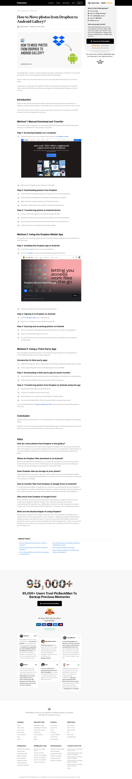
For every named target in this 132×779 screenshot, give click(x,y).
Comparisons (37, 732)
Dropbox (31, 253)
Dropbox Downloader (55, 756)
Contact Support (21, 734)
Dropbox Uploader (22, 756)
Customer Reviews (55, 734)
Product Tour (53, 727)
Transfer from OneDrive (40, 759)
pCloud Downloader (55, 758)
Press (18, 737)
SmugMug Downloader (56, 753)
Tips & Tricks (70, 734)
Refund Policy (20, 732)
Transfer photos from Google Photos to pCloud (74, 765)
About (18, 725)
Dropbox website (63, 136)
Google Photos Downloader (57, 749)
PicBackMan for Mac (39, 725)
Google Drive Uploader (23, 765)
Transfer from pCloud (39, 762)
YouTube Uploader (22, 762)
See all (68, 768)
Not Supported (54, 739)
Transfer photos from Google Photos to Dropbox (74, 757)
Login (35, 737)
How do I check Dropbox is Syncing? (64, 547)
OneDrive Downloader (56, 760)
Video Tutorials (71, 730)
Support (19, 739)
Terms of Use (20, 727)
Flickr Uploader (21, 751)
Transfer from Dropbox (40, 757)
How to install (70, 725)
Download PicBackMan (101, 41)
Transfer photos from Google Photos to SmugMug (74, 753)
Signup (35, 739)
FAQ (68, 732)
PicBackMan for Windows (40, 727)
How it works (53, 725)
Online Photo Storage (39, 730)
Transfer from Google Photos (39, 749)
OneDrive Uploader (22, 760)
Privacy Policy (20, 730)
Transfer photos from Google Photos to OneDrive (74, 761)
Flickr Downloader (55, 751)
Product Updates (38, 734)
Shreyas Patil (24, 26)
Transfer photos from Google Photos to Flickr (74, 749)
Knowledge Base (71, 737)
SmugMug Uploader (22, 753)
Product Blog (53, 737)
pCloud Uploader (21, 758)
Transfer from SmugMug (40, 755)
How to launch (70, 727)
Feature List (53, 732)
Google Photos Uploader (23, 749)
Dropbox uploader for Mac (43, 404)
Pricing (52, 730)
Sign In (80, 3)
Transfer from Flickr (39, 753)
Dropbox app (31, 317)
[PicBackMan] (22, 2)
